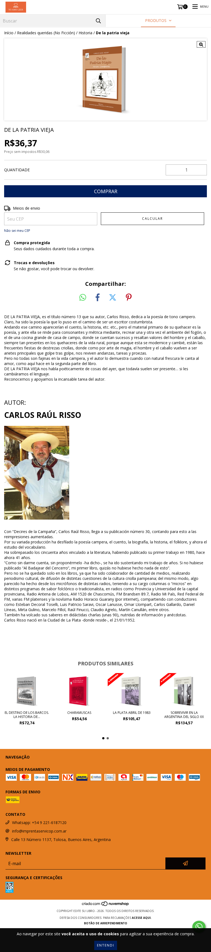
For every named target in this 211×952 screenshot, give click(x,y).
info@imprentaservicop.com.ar (39, 831)
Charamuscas (79, 713)
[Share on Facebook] (97, 297)
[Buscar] (98, 21)
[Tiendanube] (106, 905)
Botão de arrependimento (105, 923)
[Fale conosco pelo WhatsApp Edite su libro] (199, 927)
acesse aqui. (141, 918)
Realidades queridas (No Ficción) (46, 32)
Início (8, 32)
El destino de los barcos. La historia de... (27, 715)
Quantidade (17, 169)
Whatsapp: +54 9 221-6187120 (39, 822)
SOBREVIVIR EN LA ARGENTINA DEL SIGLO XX (184, 715)
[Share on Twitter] (112, 297)
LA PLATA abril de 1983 (132, 713)
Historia (85, 32)
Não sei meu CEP (17, 230)
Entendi (105, 945)
